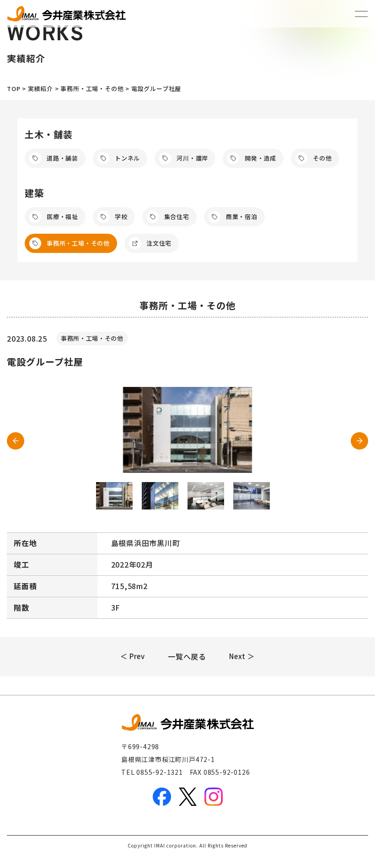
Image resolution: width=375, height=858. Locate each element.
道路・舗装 (62, 158)
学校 (121, 216)
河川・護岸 (192, 158)
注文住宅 (158, 243)
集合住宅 (176, 216)
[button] (359, 441)
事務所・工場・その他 (78, 243)
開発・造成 (260, 158)
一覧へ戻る (187, 656)
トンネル (127, 158)
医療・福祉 (62, 216)
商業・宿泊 (241, 216)
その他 (322, 158)
